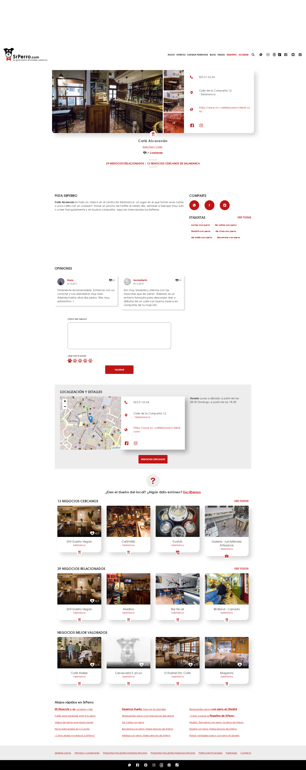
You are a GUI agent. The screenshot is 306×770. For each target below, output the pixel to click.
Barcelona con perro (228, 237)
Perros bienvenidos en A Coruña (72, 728)
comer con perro (200, 225)
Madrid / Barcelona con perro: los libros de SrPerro (216, 722)
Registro (232, 54)
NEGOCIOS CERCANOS (153, 459)
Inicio (171, 54)
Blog (213, 54)
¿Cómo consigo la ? (212, 715)
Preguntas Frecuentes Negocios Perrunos (173, 752)
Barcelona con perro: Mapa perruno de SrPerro (147, 728)
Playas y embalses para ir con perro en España (214, 735)
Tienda (221, 54)
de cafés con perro (201, 237)
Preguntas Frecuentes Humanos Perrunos (125, 752)
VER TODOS (241, 501)
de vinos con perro (226, 231)
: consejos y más (74, 709)
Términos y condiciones (87, 752)
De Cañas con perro (133, 722)
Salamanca (142, 417)
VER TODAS (244, 217)
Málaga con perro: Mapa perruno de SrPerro (146, 735)
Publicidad (231, 752)
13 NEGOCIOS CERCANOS (163, 163)
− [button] (65, 406)
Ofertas (180, 54)
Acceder (243, 54)
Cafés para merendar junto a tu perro (75, 715)
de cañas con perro (226, 225)
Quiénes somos (63, 752)
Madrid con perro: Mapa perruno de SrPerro (213, 728)
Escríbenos (192, 491)
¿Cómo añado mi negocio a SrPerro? (75, 735)
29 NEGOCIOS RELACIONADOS (125, 163)
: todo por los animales (144, 709)
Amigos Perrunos (197, 54)
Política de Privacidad (210, 752)
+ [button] (65, 401)
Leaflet (116, 447)
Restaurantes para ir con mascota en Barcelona (148, 715)
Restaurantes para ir (213, 709)
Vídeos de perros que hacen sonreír (74, 722)
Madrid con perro (201, 231)
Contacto (245, 752)
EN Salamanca (190, 163)
